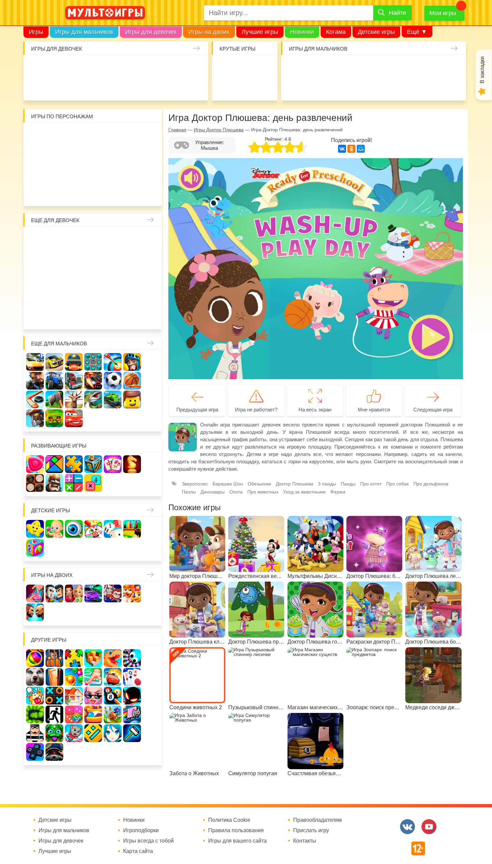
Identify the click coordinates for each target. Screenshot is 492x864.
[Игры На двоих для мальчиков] (54, 593)
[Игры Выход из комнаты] (54, 714)
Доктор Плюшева (294, 483)
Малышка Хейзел (57, 67)
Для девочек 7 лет (93, 316)
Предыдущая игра (197, 409)
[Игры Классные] (93, 696)
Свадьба (35, 277)
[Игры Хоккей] (35, 399)
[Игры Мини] (74, 714)
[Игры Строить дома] (74, 696)
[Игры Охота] (74, 399)
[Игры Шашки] (35, 483)
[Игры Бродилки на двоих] (132, 593)
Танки (393, 67)
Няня (113, 239)
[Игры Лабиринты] (93, 714)
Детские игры (376, 31)
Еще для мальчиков (59, 343)
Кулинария (77, 86)
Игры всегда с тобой (148, 841)
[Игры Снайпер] (35, 381)
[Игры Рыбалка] (93, 399)
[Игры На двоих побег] (112, 593)
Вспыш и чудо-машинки (113, 154)
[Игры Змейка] (35, 714)
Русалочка (93, 258)
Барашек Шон (228, 483)
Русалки (93, 277)
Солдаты (373, 67)
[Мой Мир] (361, 149)
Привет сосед (296, 86)
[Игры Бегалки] (74, 733)
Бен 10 (74, 154)
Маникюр (174, 67)
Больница (152, 239)
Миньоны (152, 174)
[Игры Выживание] (54, 399)
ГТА (393, 86)
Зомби (334, 67)
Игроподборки (141, 830)
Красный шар (113, 135)
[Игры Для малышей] (54, 529)
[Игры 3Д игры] (93, 658)
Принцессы (55, 258)
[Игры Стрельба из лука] (112, 362)
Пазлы (189, 491)
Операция (193, 86)
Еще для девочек (55, 220)
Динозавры (212, 491)
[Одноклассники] (351, 149)
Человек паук (93, 193)
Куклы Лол (38, 86)
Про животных (152, 297)
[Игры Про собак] (35, 677)
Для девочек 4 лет (35, 316)
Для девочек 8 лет (113, 316)
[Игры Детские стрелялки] (132, 529)
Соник (55, 193)
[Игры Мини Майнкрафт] (132, 733)
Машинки (354, 86)
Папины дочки (55, 297)
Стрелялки (315, 67)
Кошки (154, 67)
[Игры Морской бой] (112, 677)
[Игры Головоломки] (93, 464)
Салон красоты (174, 86)
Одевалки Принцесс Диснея (35, 297)
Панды (348, 483)
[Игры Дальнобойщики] (74, 381)
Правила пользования (236, 830)
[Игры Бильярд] (112, 696)
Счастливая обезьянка (55, 174)
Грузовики (451, 86)
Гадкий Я (113, 193)
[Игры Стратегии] (54, 483)
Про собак (397, 483)
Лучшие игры (260, 31)
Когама (336, 31)
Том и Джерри (93, 154)
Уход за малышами (77, 67)
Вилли (55, 135)
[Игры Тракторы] (54, 381)
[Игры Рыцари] (132, 362)
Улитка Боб (93, 135)
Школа (55, 239)
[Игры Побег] (54, 658)
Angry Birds (132, 174)
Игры (36, 31)
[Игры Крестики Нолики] (54, 696)
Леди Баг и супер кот (55, 154)
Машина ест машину (334, 86)
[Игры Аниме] (112, 733)
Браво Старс (451, 67)
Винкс (35, 239)
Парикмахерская (74, 258)
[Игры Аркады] (132, 714)
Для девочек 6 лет (74, 316)
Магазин (132, 258)
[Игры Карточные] (132, 677)
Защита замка (412, 67)
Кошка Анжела (152, 258)
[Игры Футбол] (112, 381)
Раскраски (93, 239)
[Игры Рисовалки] (93, 529)
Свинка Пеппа (74, 174)
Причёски (35, 258)
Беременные (152, 277)
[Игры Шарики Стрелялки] (35, 658)
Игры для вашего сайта (237, 841)
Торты (116, 86)
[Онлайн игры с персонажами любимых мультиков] (105, 12)
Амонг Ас (225, 86)
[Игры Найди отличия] (74, 529)
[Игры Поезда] (112, 399)
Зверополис (195, 483)
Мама (132, 239)
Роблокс (35, 135)
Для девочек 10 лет (152, 316)
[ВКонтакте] (342, 149)
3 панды (132, 135)
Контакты (304, 841)
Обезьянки (259, 483)
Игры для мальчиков (84, 31)
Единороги (193, 67)
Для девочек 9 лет (132, 316)
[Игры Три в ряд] (35, 464)
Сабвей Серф (132, 154)
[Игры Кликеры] (35, 696)
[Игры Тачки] (74, 418)
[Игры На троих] (74, 658)
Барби (96, 67)
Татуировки (96, 86)
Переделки (93, 297)
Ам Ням (152, 154)
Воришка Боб (152, 135)
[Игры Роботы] (35, 418)
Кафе (113, 258)
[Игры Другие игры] (35, 752)
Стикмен (35, 154)
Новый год (74, 297)
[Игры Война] (74, 362)
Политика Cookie (229, 820)
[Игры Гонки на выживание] (93, 381)
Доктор (135, 67)
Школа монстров (74, 277)
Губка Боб (35, 174)
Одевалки (38, 67)
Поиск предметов (264, 67)
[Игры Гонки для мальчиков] (54, 362)
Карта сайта (138, 851)
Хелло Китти (93, 174)
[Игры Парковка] (35, 362)
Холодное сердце (55, 277)
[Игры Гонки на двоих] (93, 593)
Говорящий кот (35, 193)
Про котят (371, 483)
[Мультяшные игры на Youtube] (428, 826)
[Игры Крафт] (93, 362)
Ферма (113, 277)
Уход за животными (154, 86)
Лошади (74, 239)
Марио (113, 174)
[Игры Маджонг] (112, 464)
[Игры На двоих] (35, 593)
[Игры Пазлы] (74, 464)
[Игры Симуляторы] (54, 752)
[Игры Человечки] (132, 696)
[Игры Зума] (54, 733)
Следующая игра (433, 409)
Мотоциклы (431, 86)
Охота (236, 491)
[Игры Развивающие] (35, 547)
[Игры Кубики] (112, 529)
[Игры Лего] (132, 399)
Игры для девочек (150, 31)
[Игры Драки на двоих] (35, 612)
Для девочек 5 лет (55, 316)
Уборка (116, 67)
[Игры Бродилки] (112, 714)
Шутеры (315, 86)
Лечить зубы (132, 297)
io (225, 67)
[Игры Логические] (54, 464)
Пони (132, 277)
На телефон (264, 86)
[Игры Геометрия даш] (93, 733)
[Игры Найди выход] (54, 677)
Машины (431, 67)
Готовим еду (135, 86)
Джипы (412, 86)
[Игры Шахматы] (132, 464)
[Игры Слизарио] (132, 658)
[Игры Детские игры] (35, 529)
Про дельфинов (57, 86)
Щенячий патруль (74, 193)
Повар (113, 297)
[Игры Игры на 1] (93, 677)
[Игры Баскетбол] (132, 381)
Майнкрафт (354, 67)
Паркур (373, 86)
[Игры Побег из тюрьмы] (35, 733)
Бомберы (132, 193)
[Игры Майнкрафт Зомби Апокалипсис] (54, 418)
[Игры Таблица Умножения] (93, 483)
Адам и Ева (74, 135)
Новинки (302, 31)
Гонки (296, 67)
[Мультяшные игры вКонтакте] (407, 826)
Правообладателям (317, 820)
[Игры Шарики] (74, 677)
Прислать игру (311, 830)
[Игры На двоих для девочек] (74, 593)
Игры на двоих (209, 31)
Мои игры (442, 13)
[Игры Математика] (74, 483)
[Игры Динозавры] (112, 658)
